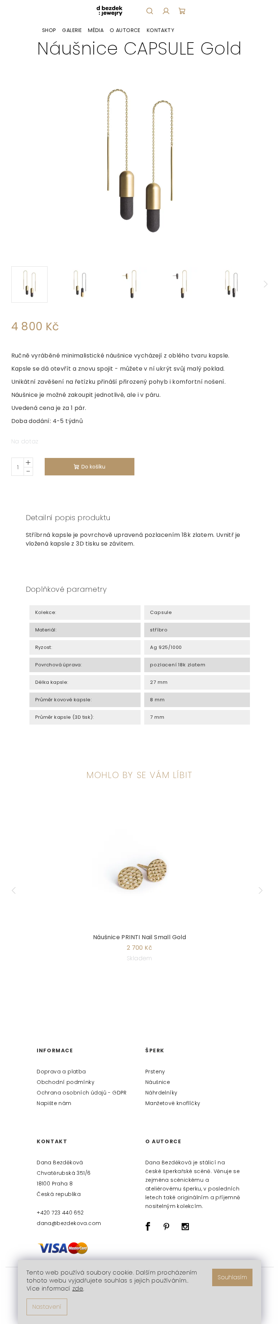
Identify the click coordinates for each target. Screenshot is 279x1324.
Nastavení (46, 1307)
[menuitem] (49, 30)
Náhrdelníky (161, 1092)
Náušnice (157, 1082)
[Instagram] (185, 1226)
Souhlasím (232, 1277)
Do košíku (93, 466)
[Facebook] (148, 1226)
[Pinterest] (166, 1226)
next (262, 890)
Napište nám (54, 1103)
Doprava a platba (61, 1071)
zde (77, 1288)
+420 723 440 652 (60, 1212)
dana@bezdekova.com (69, 1223)
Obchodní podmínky (65, 1082)
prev (17, 890)
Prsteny (155, 1071)
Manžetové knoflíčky (173, 1103)
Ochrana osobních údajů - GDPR (82, 1092)
